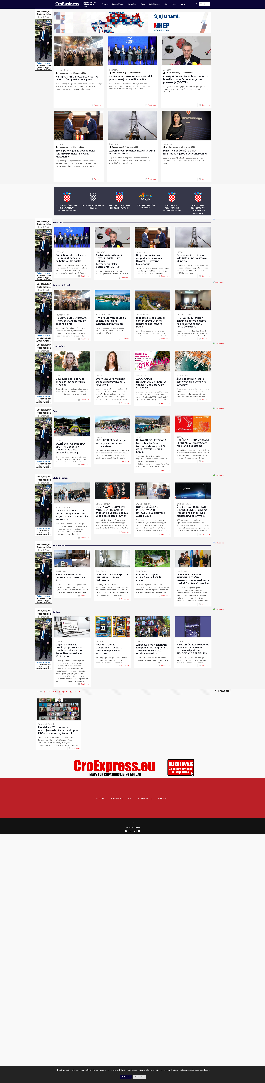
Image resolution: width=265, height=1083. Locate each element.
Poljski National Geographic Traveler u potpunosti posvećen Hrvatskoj (109, 649)
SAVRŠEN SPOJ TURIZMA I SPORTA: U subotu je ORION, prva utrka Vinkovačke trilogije (71, 448)
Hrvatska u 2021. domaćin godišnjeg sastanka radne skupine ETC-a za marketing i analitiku (58, 730)
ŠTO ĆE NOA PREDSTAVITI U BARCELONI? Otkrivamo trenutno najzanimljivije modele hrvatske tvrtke (191, 511)
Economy (113, 70)
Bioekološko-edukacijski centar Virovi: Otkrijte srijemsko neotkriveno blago (150, 322)
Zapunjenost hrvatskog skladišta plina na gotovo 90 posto (132, 152)
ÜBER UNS (100, 799)
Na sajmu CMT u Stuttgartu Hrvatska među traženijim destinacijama (77, 78)
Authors (75, 692)
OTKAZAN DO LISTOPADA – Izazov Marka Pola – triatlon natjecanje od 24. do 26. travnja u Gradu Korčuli (152, 445)
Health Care (141, 375)
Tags (63, 692)
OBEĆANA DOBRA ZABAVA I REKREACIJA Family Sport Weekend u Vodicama (192, 442)
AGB (129, 799)
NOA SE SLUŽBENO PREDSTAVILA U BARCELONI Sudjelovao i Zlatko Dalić (150, 511)
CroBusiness (63, 73)
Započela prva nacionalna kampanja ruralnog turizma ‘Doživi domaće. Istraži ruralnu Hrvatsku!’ (152, 649)
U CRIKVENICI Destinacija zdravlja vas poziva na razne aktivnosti (111, 442)
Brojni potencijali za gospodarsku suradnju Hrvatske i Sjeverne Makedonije (75, 153)
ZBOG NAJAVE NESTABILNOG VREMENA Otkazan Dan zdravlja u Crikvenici (151, 383)
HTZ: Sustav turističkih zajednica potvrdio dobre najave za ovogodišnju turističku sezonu (191, 322)
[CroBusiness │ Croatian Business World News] (64, 3)
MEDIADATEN (162, 799)
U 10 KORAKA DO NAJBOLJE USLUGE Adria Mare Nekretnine (112, 577)
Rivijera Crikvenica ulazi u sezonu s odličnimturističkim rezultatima (111, 320)
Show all (223, 690)
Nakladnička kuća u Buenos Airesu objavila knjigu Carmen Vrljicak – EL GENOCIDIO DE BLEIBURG (192, 649)
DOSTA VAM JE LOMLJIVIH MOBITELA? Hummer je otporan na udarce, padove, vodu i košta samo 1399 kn (112, 511)
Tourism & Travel (63, 70)
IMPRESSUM (116, 799)
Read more (98, 105)
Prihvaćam (125, 1077)
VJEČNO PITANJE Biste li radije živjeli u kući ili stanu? (150, 577)
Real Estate (61, 571)
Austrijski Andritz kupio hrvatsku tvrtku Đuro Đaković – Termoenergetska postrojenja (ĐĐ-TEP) (186, 79)
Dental (59, 375)
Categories (50, 692)
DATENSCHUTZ (144, 799)
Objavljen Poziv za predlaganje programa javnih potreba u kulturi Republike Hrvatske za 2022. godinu (69, 650)
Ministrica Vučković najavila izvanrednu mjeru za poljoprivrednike (185, 152)
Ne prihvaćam (139, 1077)
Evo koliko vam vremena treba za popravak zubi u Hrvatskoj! (110, 381)
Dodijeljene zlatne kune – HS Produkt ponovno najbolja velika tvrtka (131, 78)
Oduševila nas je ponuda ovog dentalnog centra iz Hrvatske (70, 381)
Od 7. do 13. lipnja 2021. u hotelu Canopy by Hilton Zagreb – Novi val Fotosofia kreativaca (72, 515)
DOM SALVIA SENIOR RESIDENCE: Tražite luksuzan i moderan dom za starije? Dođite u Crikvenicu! (192, 579)
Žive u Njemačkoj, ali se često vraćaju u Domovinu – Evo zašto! (192, 381)
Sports (58, 440)
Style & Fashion (63, 507)
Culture (59, 641)
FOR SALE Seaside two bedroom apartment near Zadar (71, 577)
